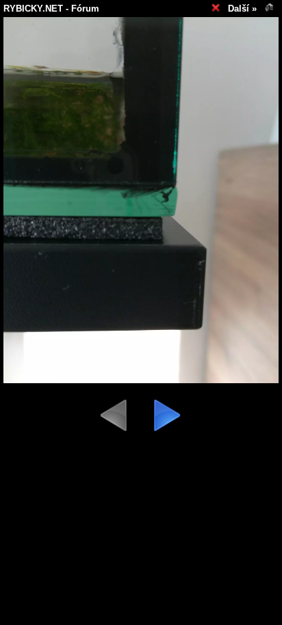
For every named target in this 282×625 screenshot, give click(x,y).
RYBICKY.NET (33, 8)
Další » (242, 8)
